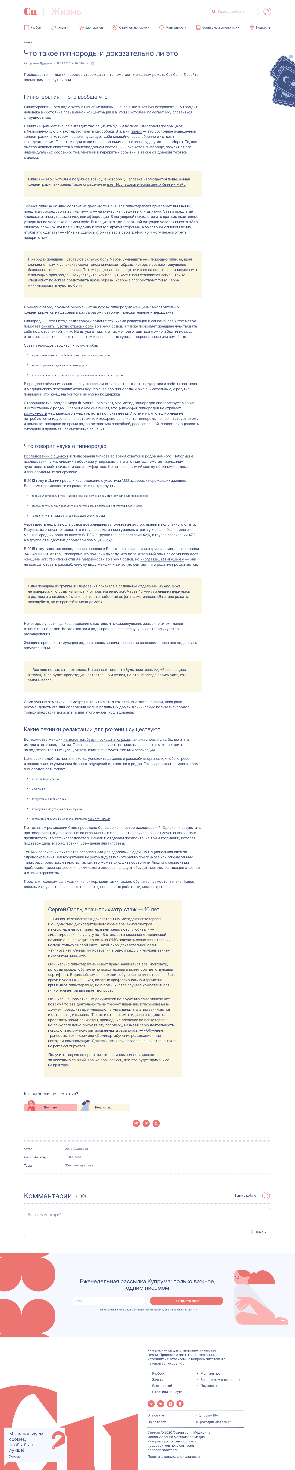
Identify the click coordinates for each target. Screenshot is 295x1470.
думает (63, 227)
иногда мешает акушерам (162, 559)
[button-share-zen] (170, 1403)
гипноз (136, 131)
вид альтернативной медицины (87, 107)
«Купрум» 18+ (207, 1415)
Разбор (36, 27)
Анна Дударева (42, 63)
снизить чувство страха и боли (67, 326)
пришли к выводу (104, 554)
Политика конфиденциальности (174, 1457)
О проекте (156, 1415)
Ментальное (175, 27)
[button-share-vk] (136, 1123)
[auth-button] (267, 11)
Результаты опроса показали (48, 529)
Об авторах (157, 1422)
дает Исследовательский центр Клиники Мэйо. (146, 184)
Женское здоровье (79, 1165)
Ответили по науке (133, 27)
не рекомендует (98, 857)
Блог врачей (94, 27)
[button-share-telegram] (146, 1123)
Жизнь (62, 27)
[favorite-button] (92, 63)
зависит (172, 147)
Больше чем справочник (219, 27)
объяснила (75, 596)
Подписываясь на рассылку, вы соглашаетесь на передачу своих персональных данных (147, 1309)
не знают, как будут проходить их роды (96, 739)
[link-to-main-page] (30, 11)
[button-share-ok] (156, 1123)
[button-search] (213, 11)
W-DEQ (88, 535)
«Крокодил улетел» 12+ (214, 1422)
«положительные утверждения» (51, 216)
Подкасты (263, 27)
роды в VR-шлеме (99, 818)
